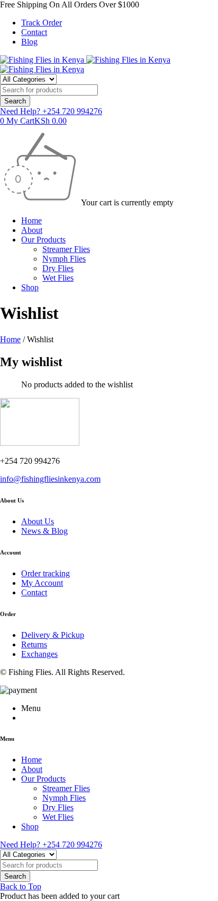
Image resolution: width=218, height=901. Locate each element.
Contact (34, 32)
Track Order (41, 22)
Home (10, 339)
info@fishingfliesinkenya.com (50, 478)
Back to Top (20, 886)
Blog (29, 41)
